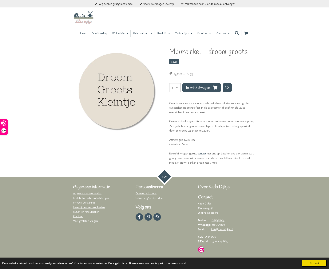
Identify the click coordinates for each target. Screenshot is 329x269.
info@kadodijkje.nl (222, 229)
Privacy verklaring (84, 202)
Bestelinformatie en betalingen (91, 198)
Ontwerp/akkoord (146, 193)
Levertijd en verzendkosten (89, 207)
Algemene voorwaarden (87, 193)
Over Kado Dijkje (214, 187)
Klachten (78, 216)
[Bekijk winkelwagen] (246, 33)
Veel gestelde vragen (85, 221)
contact (201, 153)
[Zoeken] (236, 33)
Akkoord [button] (314, 263)
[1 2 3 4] (175, 87)
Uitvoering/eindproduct (149, 198)
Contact (205, 197)
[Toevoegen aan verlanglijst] (227, 87)
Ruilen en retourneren (86, 211)
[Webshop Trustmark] (201, 250)
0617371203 (218, 220)
